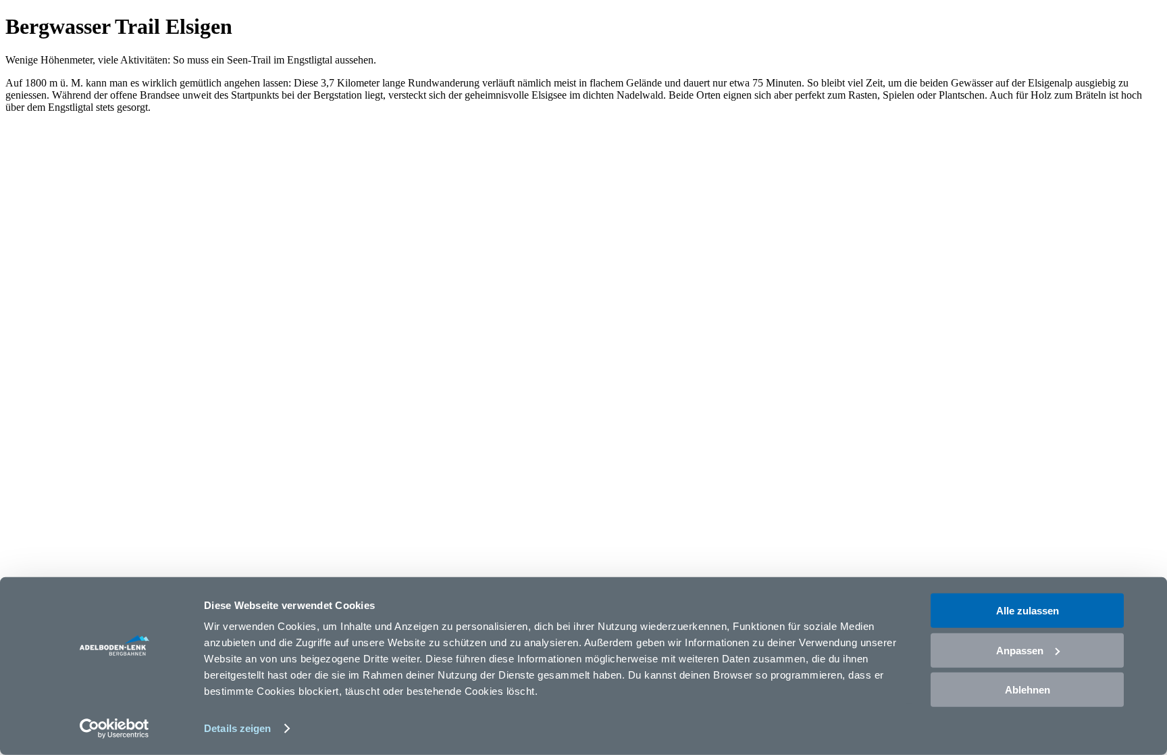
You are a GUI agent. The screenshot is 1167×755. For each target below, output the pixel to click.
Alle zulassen (1027, 610)
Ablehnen (1027, 690)
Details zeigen (237, 728)
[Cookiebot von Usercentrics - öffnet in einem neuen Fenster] (114, 729)
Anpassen (1019, 650)
